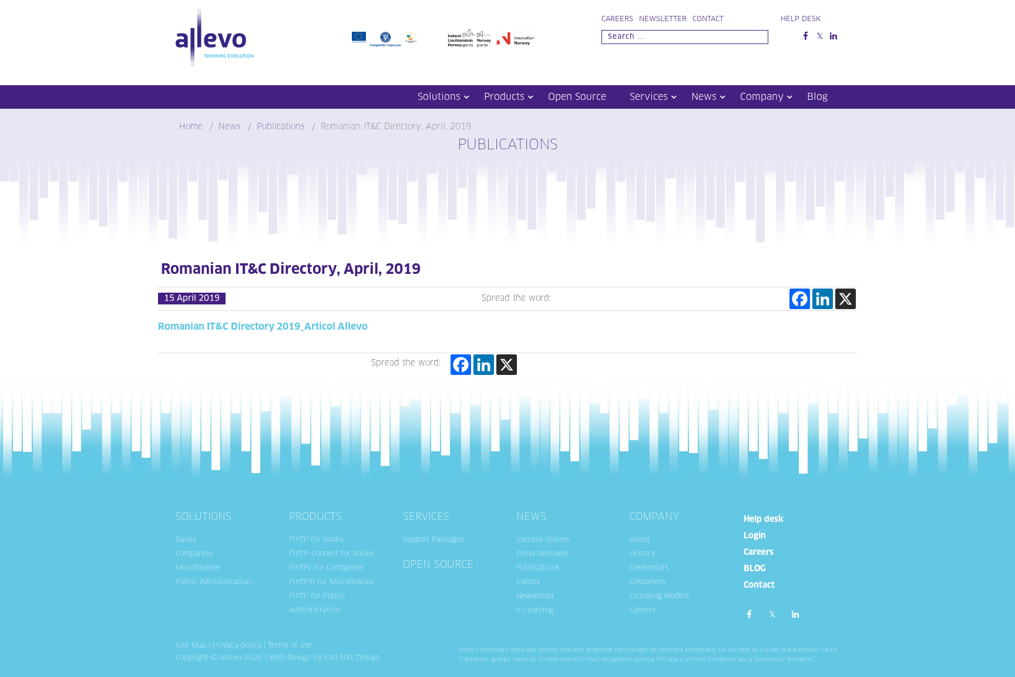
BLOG (754, 569)
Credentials (649, 568)
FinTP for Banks (316, 540)
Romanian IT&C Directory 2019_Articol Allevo (263, 326)
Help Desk (801, 19)
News (704, 97)
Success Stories (542, 540)
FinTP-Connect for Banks (331, 554)
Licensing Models (659, 596)
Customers (648, 582)
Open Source (577, 97)
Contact (708, 19)
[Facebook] (799, 299)
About (640, 540)
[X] (845, 299)
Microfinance (198, 568)
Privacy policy (237, 645)
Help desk (764, 519)
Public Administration (213, 582)
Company (762, 97)
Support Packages (433, 540)
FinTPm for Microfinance (331, 582)
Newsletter (663, 19)
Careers (617, 19)
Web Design (290, 658)
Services (649, 97)
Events (528, 582)
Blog (817, 97)
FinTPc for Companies (326, 568)
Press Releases (542, 554)
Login (755, 536)
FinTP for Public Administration (317, 603)
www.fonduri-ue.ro (809, 650)
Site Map (191, 645)
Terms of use (290, 645)
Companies (194, 554)
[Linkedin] (822, 299)
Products (504, 97)
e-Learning (534, 610)
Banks (186, 540)
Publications (537, 568)
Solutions (439, 97)
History (642, 554)
